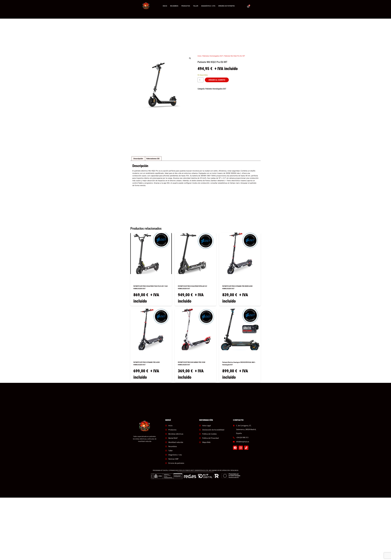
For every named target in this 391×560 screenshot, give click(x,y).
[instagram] (241, 448)
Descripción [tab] (138, 159)
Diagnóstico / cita (208, 6)
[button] (190, 58)
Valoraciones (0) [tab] (153, 159)
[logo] (146, 5)
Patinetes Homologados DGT (213, 56)
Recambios (174, 6)
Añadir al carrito (216, 80)
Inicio (165, 6)
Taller (195, 6)
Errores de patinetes (226, 6)
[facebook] (235, 448)
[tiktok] (246, 448)
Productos (185, 6)
